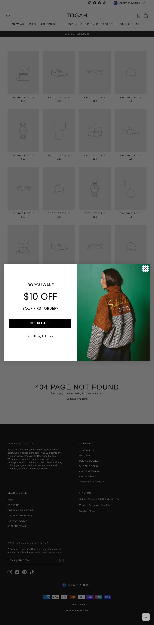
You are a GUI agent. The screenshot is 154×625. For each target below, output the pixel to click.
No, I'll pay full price (40, 336)
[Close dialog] (145, 268)
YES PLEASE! (40, 323)
